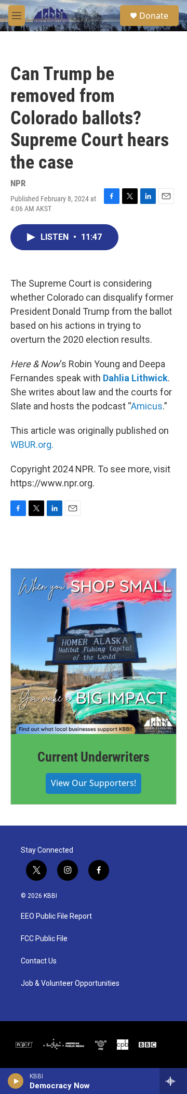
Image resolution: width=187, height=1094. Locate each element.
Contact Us (39, 961)
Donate (153, 15)
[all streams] (173, 1081)
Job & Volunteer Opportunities (70, 983)
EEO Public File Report (56, 916)
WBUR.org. (32, 444)
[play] (15, 1081)
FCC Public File (44, 939)
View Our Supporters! (93, 783)
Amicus (147, 406)
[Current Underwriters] (93, 651)
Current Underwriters (93, 757)
